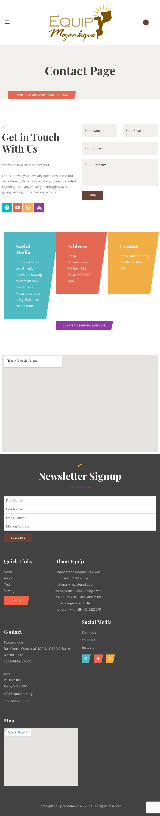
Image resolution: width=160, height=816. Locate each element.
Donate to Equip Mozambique (84, 325)
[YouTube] (97, 658)
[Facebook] (7, 207)
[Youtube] (17, 207)
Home (19, 94)
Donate (16, 600)
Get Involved (36, 94)
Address (77, 246)
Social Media (23, 249)
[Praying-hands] (39, 207)
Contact (129, 246)
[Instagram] (28, 207)
